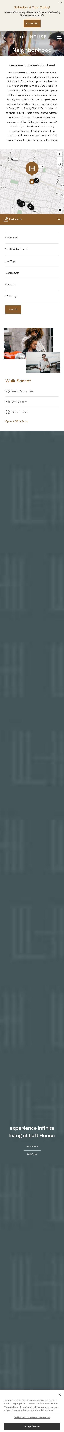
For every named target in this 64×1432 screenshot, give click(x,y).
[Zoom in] (59, 153)
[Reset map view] (59, 164)
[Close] (60, 1395)
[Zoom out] (59, 159)
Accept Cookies (32, 1426)
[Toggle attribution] (60, 210)
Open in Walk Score (16, 421)
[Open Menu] (59, 37)
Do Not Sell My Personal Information (32, 1417)
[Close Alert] (60, 4)
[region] (32, 1411)
